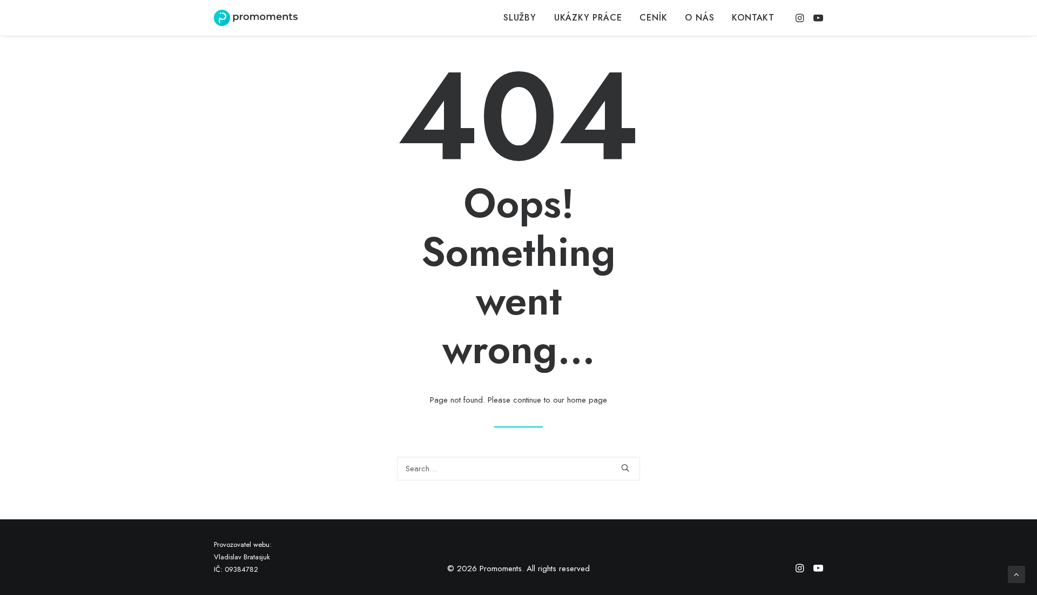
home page (587, 400)
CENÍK (653, 17)
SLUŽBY (519, 17)
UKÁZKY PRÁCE (588, 17)
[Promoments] (256, 18)
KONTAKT (753, 17)
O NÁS (699, 17)
